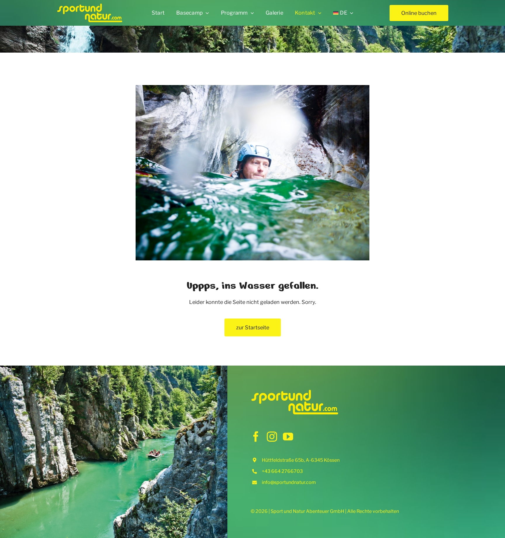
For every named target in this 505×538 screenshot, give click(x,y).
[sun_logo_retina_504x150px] (89, 5)
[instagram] (272, 436)
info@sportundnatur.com (289, 482)
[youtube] (288, 436)
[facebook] (256, 436)
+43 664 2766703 (282, 471)
